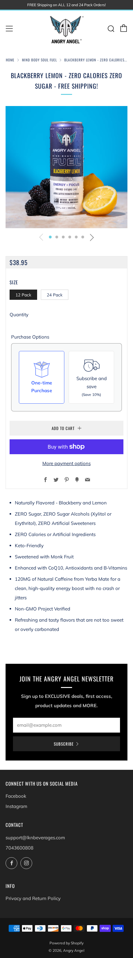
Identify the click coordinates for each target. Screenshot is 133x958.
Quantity (19, 314)
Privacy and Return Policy (33, 898)
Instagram (16, 806)
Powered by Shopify (66, 943)
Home (10, 59)
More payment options (66, 463)
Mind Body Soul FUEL (39, 59)
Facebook (16, 796)
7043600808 (19, 848)
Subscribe (64, 744)
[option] (66, 167)
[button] (50, 237)
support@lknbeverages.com (35, 837)
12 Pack (23, 294)
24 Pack (54, 294)
